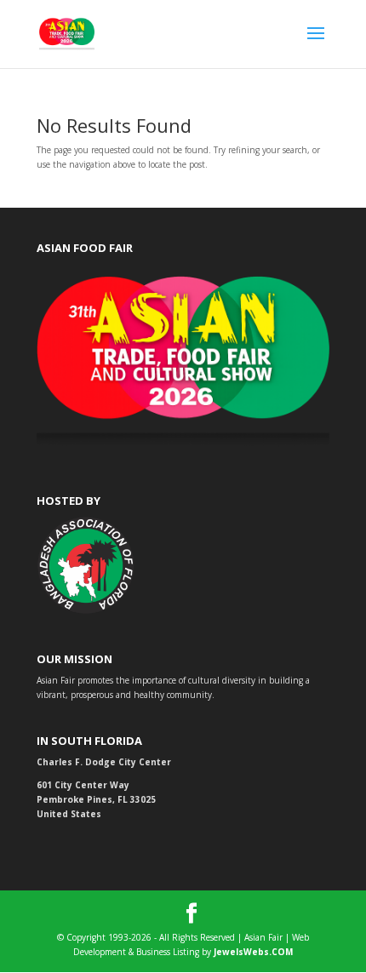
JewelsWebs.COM (253, 952)
